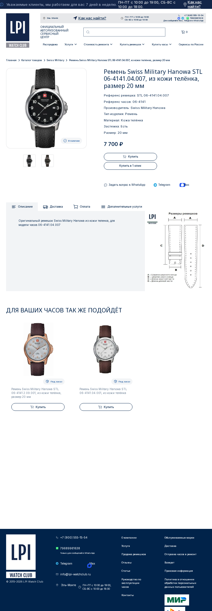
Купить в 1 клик (130, 165)
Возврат (169, 562)
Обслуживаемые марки (179, 537)
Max (178, 18)
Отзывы (126, 562)
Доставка (56, 206)
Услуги (69, 44)
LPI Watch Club (17, 30)
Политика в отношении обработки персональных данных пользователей (180, 583)
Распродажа (50, 44)
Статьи (125, 570)
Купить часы (160, 44)
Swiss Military (55, 60)
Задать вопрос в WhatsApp (127, 184)
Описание (25, 206)
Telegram (182, 18)
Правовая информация (179, 570)
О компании (129, 537)
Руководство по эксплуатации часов (131, 583)
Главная (11, 60)
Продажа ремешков (133, 554)
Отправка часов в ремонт (181, 554)
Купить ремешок (130, 44)
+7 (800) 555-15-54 (193, 15)
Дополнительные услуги (124, 206)
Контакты (127, 595)
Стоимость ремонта (96, 44)
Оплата (85, 206)
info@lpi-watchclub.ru (75, 574)
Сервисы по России (191, 44)
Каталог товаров (31, 60)
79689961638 (196, 18)
